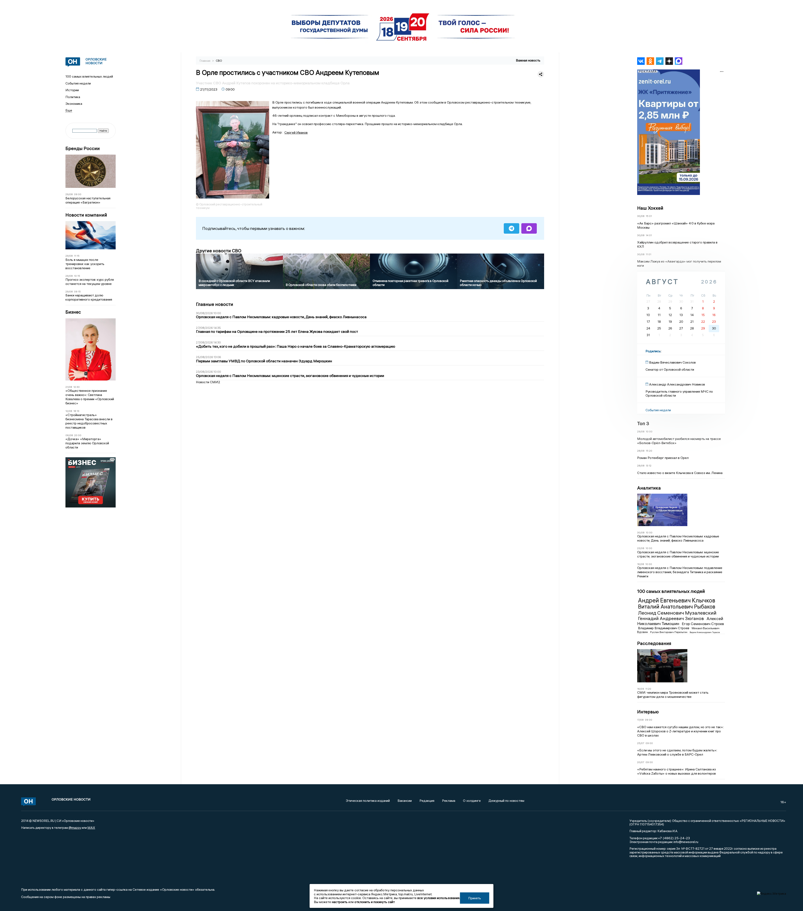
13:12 (648, 465)
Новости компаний (86, 215)
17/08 (640, 719)
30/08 (640, 216)
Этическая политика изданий (368, 800)
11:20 (648, 688)
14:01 (649, 235)
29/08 (69, 194)
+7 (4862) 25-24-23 (674, 838)
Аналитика (649, 488)
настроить (340, 902)
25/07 (640, 743)
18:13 (76, 411)
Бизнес (73, 312)
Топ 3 (643, 423)
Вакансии (405, 800)
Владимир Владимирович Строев (664, 628)
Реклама (448, 800)
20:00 (77, 435)
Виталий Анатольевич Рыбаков (676, 606)
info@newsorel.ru (686, 842)
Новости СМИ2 (208, 382)
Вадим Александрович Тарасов (705, 632)
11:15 (76, 255)
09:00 (77, 194)
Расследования (654, 643)
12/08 (68, 411)
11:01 (648, 254)
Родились (653, 351)
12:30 (76, 386)
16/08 (640, 564)
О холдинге (472, 800)
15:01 (649, 216)
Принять (474, 898)
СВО (219, 61)
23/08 (640, 548)
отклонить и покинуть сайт (374, 902)
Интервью (648, 712)
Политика (72, 97)
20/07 (640, 762)
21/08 (68, 386)
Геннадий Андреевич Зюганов (671, 618)
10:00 (649, 431)
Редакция (426, 800)
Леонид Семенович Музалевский (677, 613)
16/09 (640, 688)
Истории (72, 90)
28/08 (640, 450)
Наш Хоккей (650, 208)
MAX (91, 827)
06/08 (69, 435)
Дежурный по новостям (506, 800)
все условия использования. (438, 898)
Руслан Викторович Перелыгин (669, 632)
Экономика (73, 103)
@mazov (75, 827)
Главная (205, 61)
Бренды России (82, 148)
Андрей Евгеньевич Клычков (676, 600)
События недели (78, 83)
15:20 (649, 450)
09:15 (77, 291)
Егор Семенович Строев (703, 623)
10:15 (77, 275)
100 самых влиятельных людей (89, 76)
